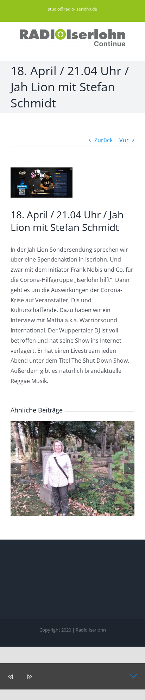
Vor (124, 140)
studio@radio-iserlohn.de (72, 9)
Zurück (103, 140)
